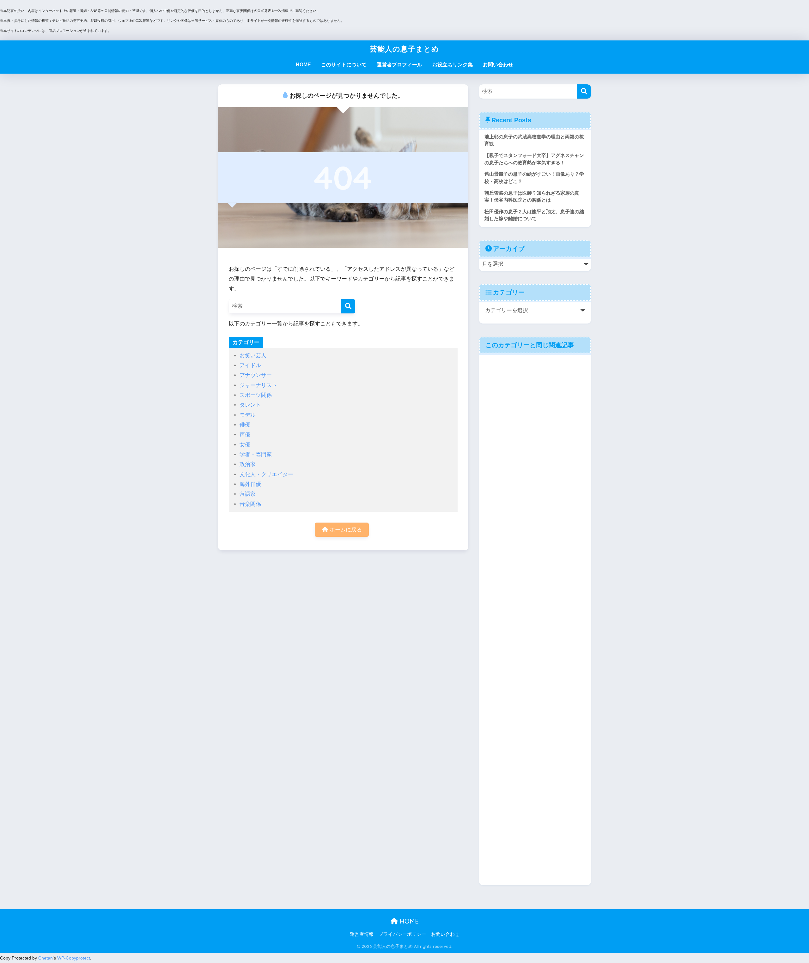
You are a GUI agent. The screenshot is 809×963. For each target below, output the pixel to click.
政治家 (248, 464)
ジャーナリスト (258, 385)
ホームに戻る (345, 530)
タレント (250, 405)
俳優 (245, 425)
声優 (245, 435)
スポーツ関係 (256, 395)
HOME (303, 64)
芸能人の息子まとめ (404, 48)
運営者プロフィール (399, 64)
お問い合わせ (498, 64)
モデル (248, 415)
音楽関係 (250, 504)
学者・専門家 (256, 454)
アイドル (250, 365)
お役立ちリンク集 (452, 64)
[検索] (348, 306)
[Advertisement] (535, 619)
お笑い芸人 (253, 356)
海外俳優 (250, 484)
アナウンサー (256, 375)
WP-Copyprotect (73, 957)
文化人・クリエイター (266, 474)
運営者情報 (362, 934)
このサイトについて (344, 64)
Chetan (45, 957)
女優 (245, 445)
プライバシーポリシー (402, 934)
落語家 (248, 494)
